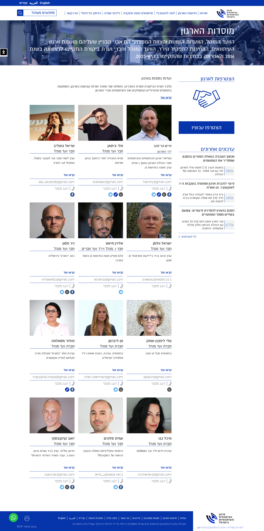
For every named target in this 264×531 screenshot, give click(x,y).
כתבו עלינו (111, 518)
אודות (203, 13)
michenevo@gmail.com (155, 474)
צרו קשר (72, 13)
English (45, 3)
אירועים (136, 518)
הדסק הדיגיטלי (91, 13)
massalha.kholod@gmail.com (54, 377)
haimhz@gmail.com (157, 182)
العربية (33, 3)
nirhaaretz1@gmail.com (58, 279)
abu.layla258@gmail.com (57, 182)
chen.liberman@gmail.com (103, 377)
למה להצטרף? (165, 13)
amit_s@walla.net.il (109, 474)
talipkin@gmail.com (157, 377)
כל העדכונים (189, 236)
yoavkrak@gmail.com (59, 474)
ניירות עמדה (112, 13)
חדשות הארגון (187, 13)
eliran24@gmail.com (108, 279)
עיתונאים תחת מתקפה (138, 13)
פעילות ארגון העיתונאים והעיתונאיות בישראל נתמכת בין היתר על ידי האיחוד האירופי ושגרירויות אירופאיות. (129, 524)
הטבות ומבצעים (151, 518)
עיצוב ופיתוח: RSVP (27, 526)
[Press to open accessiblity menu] (3, 53)
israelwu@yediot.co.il (157, 279)
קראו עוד (166, 98)
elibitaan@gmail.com (108, 182)
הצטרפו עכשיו (206, 128)
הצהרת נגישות (96, 518)
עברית (23, 3)
